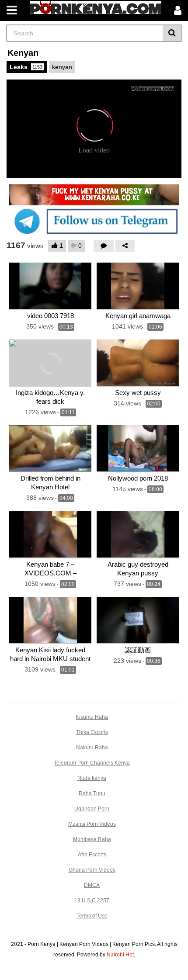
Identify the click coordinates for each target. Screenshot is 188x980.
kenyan (62, 66)
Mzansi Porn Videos (92, 824)
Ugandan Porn (91, 809)
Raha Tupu (92, 793)
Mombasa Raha (92, 839)
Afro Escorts (92, 855)
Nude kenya (91, 778)
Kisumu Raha (92, 717)
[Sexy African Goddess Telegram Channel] (94, 221)
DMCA (92, 885)
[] (172, 33)
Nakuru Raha (92, 748)
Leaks (26, 66)
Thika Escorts (92, 732)
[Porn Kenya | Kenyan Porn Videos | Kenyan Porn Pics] (96, 7)
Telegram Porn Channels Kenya (92, 763)
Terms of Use (92, 916)
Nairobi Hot (120, 955)
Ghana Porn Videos (92, 870)
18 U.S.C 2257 (91, 900)
